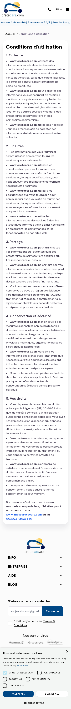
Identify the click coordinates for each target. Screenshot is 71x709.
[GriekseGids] (16, 642)
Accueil (10, 34)
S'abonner (52, 611)
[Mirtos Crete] (36, 642)
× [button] (67, 651)
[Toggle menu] (67, 9)
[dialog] (35, 678)
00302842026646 (19, 519)
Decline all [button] (52, 693)
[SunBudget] (55, 642)
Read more (22, 665)
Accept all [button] (18, 693)
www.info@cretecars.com (24, 514)
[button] (35, 703)
